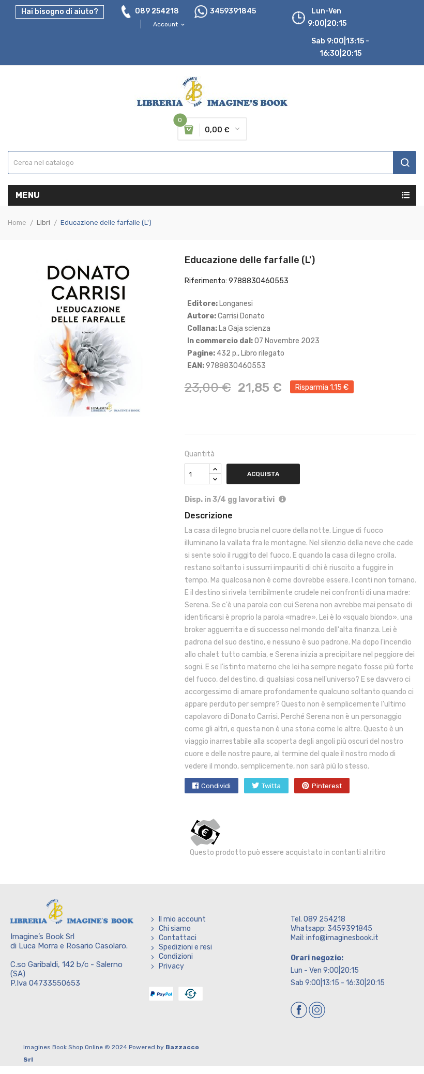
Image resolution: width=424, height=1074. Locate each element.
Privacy (171, 966)
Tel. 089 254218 (318, 919)
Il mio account (182, 919)
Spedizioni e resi (185, 947)
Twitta (271, 786)
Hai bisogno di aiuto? (59, 11)
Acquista (263, 474)
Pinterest (327, 786)
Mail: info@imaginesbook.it (334, 937)
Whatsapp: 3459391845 (331, 928)
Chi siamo (175, 928)
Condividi (216, 786)
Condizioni (176, 956)
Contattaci (177, 937)
